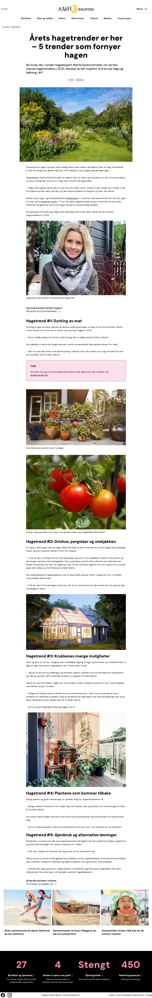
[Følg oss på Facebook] (3, 995)
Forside (5, 27)
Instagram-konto (49, 201)
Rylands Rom (72, 198)
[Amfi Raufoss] (76, 9)
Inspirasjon (16, 27)
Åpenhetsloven (139, 995)
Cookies (112, 995)
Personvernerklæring (124, 995)
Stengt (4, 8)
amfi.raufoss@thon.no (71, 995)
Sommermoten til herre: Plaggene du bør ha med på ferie (74, 932)
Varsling (149, 995)
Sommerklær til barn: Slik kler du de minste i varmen (123, 932)
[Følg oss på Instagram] (10, 995)
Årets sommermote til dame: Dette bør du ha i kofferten (27, 932)
